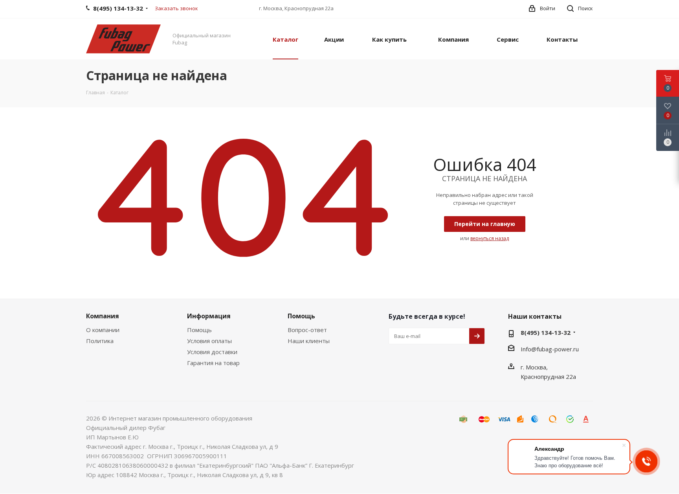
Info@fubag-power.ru (550, 349)
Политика (100, 341)
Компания (102, 316)
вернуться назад (489, 238)
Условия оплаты (209, 341)
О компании (102, 330)
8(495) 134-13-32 (546, 332)
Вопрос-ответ (307, 330)
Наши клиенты (309, 341)
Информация (209, 316)
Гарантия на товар (213, 363)
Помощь (199, 330)
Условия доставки (212, 352)
